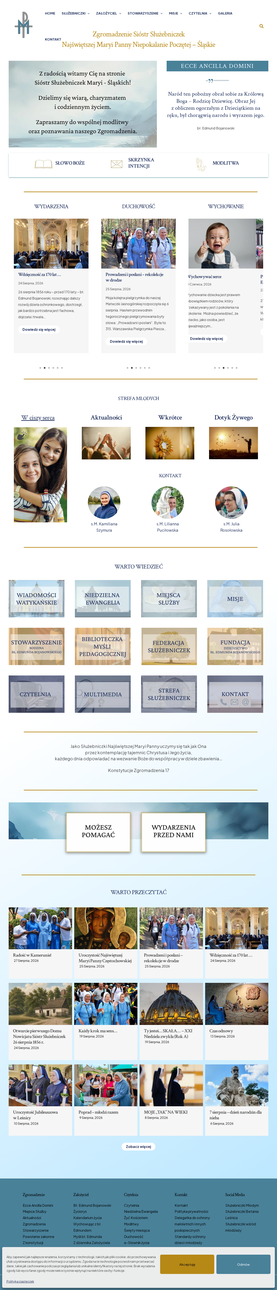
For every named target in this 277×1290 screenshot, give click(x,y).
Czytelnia (198, 13)
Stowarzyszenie (143, 13)
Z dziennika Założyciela (91, 1242)
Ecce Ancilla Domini (38, 1205)
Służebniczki (73, 13)
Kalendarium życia (87, 1217)
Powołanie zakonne (38, 1236)
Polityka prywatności (191, 1211)
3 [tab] (49, 368)
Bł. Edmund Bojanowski (92, 1205)
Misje (173, 13)
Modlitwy (131, 1224)
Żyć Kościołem (136, 1217)
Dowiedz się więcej (39, 335)
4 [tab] (53, 368)
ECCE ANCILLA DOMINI (217, 66)
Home (50, 13)
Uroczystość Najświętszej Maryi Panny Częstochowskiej (105, 958)
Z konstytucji (33, 1242)
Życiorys (80, 1211)
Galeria (225, 13)
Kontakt (53, 39)
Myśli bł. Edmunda (87, 1236)
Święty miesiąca (137, 1230)
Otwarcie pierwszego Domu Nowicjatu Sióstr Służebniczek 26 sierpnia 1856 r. (39, 1037)
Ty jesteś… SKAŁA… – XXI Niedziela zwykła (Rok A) (168, 1034)
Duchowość (133, 1236)
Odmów (243, 1264)
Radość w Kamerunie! (32, 955)
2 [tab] (44, 368)
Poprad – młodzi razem (98, 1112)
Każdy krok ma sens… (125, 274)
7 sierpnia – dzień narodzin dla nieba (235, 1115)
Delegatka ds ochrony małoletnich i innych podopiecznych (192, 1224)
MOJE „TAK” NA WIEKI (165, 1112)
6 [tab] (62, 368)
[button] (87, 13)
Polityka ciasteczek (20, 1281)
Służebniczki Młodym (242, 1205)
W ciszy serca (38, 417)
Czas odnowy (30, 274)
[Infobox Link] (63, 164)
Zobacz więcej (138, 1146)
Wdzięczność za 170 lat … (230, 955)
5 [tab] (57, 368)
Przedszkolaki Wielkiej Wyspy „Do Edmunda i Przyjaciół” (223, 279)
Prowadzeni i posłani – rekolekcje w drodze (163, 958)
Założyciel (106, 13)
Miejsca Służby (34, 1211)
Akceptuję (187, 1264)
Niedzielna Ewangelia (141, 1211)
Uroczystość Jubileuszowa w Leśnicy (35, 1115)
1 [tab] (40, 368)
